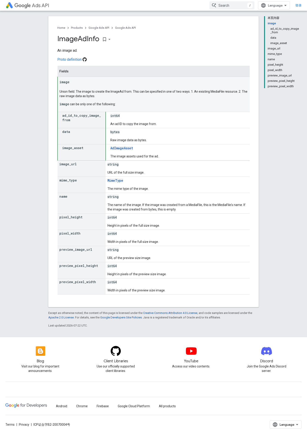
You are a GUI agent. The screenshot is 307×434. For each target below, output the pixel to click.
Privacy (24, 424)
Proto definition (69, 59)
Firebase (103, 406)
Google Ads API (99, 27)
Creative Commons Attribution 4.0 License (170, 313)
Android (61, 406)
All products (167, 406)
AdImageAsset (121, 148)
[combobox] (231, 5)
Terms (10, 424)
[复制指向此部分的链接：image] (73, 82)
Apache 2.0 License (61, 317)
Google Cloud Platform (134, 406)
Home (61, 27)
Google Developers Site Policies (121, 317)
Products (77, 27)
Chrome (82, 406)
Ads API (40, 5)
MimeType (115, 180)
